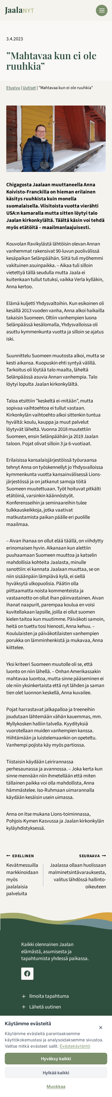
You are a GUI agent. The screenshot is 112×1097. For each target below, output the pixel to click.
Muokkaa (56, 1086)
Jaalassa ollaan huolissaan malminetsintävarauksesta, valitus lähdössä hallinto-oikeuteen (77, 871)
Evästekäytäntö (75, 1046)
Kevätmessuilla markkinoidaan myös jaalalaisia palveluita (22, 875)
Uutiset (29, 88)
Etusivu (13, 88)
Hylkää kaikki (56, 1072)
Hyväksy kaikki (56, 1058)
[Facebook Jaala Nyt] (27, 974)
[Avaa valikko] (102, 10)
